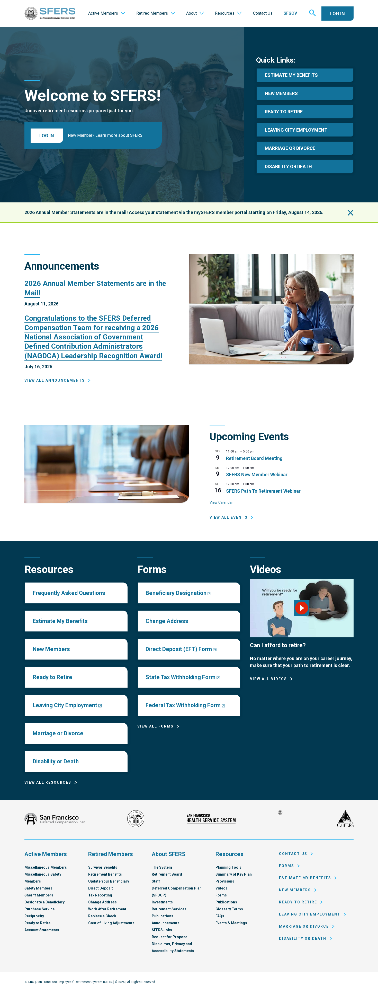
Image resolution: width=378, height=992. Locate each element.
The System (162, 867)
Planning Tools (228, 867)
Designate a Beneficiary (44, 902)
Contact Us (293, 854)
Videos (221, 888)
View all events (229, 517)
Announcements (165, 923)
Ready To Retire (284, 111)
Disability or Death (56, 761)
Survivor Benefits (102, 867)
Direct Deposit (100, 888)
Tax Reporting (100, 895)
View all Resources (47, 782)
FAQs (219, 916)
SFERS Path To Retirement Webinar (263, 491)
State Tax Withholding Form (180, 677)
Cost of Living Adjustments (111, 923)
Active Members (45, 854)
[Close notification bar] (350, 213)
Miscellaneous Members (45, 867)
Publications (162, 916)
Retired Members (110, 854)
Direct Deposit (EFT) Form (179, 649)
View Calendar (221, 502)
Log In (337, 13)
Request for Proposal (170, 937)
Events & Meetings (231, 923)
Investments (162, 902)
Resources (229, 854)
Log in (46, 135)
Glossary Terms (229, 909)
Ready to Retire (52, 677)
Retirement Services (169, 909)
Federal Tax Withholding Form (183, 705)
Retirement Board (167, 874)
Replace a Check (102, 916)
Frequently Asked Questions (69, 593)
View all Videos (268, 679)
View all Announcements (54, 380)
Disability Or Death (288, 166)
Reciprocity (34, 916)
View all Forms (155, 726)
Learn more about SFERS (118, 135)
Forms (221, 895)
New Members (281, 93)
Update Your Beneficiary (108, 881)
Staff (156, 881)
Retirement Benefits (105, 874)
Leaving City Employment (296, 130)
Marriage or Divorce (58, 733)
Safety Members (38, 888)
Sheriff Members (38, 895)
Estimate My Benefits (291, 75)
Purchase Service (39, 909)
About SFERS (168, 854)
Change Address (167, 621)
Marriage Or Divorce (290, 148)
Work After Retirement (107, 909)
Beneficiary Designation (176, 593)
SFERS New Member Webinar (256, 474)
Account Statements (41, 930)
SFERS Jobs (162, 930)
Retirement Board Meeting (254, 458)
